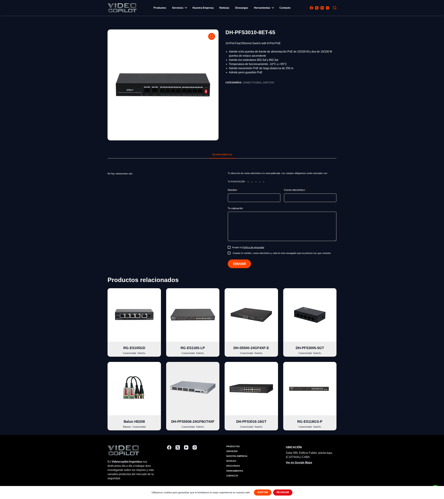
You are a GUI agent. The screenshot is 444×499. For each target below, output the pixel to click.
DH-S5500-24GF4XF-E (251, 348)
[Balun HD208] (134, 388)
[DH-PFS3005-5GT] (310, 315)
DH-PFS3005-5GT (310, 348)
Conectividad (252, 82)
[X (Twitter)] (316, 8)
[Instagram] (327, 8)
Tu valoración (236, 208)
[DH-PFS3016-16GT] (251, 388)
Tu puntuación (237, 181)
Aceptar (262, 492)
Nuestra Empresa (203, 7)
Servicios (177, 7)
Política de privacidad (253, 247)
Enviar (239, 264)
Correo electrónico (295, 189)
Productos (159, 7)
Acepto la (248, 247)
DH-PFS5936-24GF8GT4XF (192, 421)
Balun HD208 (134, 421)
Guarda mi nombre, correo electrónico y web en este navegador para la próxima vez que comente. (282, 253)
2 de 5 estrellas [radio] (252, 181)
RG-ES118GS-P (309, 421)
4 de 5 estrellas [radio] (260, 181)
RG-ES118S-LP (193, 348)
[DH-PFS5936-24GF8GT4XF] (193, 388)
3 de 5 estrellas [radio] (256, 181)
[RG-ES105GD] (134, 315)
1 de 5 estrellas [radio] (249, 181)
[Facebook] (311, 8)
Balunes (127, 427)
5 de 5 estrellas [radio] (264, 181)
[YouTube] (322, 8)
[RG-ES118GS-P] (310, 388)
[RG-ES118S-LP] (193, 315)
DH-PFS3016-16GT (251, 421)
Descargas (241, 7)
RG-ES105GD (134, 348)
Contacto (285, 7)
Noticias (224, 7)
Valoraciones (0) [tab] (222, 154)
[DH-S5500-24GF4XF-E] (251, 315)
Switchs (268, 82)
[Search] (334, 8)
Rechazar (283, 492)
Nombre (233, 189)
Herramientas (262, 7)
